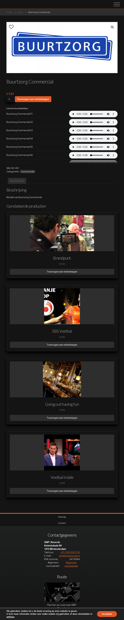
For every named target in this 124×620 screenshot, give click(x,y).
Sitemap (62, 517)
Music (20, 12)
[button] (112, 27)
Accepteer (107, 613)
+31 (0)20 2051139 (70, 552)
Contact (62, 523)
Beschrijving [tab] (17, 180)
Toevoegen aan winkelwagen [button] (62, 271)
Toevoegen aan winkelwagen (33, 99)
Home (9, 12)
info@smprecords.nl (69, 556)
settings (10, 616)
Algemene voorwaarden (71, 564)
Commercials (27, 171)
